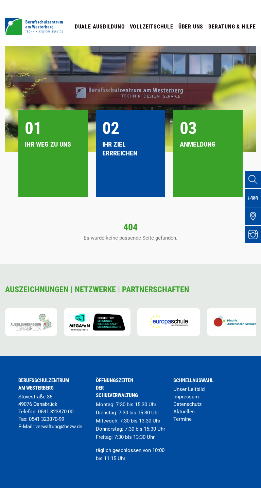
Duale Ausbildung (100, 26)
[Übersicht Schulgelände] (253, 216)
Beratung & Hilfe (232, 26)
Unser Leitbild (189, 389)
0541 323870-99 (46, 419)
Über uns (190, 26)
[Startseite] (34, 33)
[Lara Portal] (253, 198)
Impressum (186, 397)
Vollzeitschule (151, 26)
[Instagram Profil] (253, 234)
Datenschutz (187, 404)
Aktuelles (184, 412)
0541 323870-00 (55, 412)
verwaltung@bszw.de (58, 427)
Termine (182, 419)
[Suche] (253, 179)
